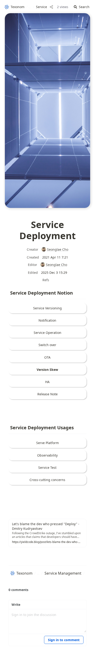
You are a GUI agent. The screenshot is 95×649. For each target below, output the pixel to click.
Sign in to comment (64, 640)
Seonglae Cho (57, 249)
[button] (81, 7)
